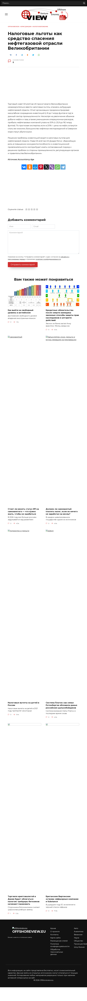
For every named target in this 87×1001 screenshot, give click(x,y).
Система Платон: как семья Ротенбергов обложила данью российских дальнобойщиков (61, 705)
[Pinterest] (40, 167)
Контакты (54, 935)
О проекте (55, 932)
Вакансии (78, 935)
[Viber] (51, 167)
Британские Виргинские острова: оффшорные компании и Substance (62, 899)
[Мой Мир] (35, 167)
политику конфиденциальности (48, 259)
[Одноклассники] (29, 167)
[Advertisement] (43, 86)
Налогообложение (40, 26)
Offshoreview (13, 26)
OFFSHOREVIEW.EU (29, 931)
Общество (78, 941)
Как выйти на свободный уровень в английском (20, 311)
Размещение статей (59, 941)
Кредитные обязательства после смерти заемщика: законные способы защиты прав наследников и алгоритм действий (62, 315)
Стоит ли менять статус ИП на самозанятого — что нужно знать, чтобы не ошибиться (23, 511)
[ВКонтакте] (24, 167)
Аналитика (78, 932)
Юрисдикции (26, 26)
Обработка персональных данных (56, 951)
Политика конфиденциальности (59, 945)
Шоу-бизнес (79, 947)
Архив (53, 928)
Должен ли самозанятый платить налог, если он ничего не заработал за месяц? (62, 511)
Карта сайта (55, 938)
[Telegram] (62, 167)
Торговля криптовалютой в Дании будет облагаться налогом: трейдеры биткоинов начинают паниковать (23, 900)
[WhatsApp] (57, 167)
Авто (76, 928)
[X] (46, 167)
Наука (76, 938)
